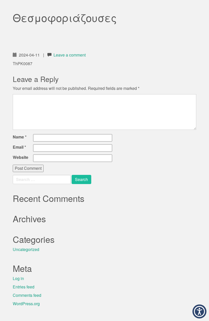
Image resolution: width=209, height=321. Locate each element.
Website (20, 157)
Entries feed (23, 287)
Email (19, 147)
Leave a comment (70, 55)
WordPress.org (26, 303)
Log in (18, 278)
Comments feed (27, 295)
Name (20, 137)
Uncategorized (26, 249)
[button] (199, 311)
